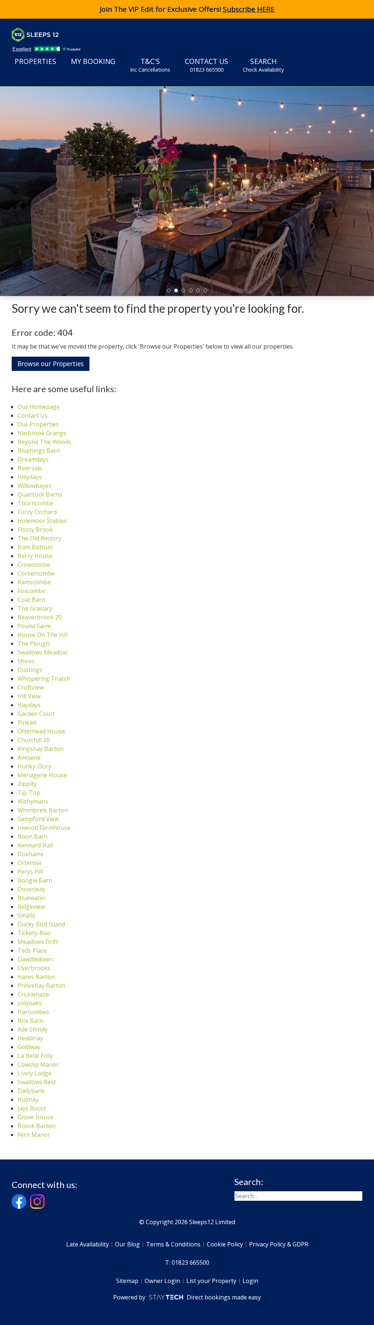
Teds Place (32, 950)
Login (250, 1281)
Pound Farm (34, 626)
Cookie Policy (225, 1244)
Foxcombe (31, 591)
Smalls (26, 915)
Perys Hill (30, 871)
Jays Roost (32, 1108)
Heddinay (30, 1038)
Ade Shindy (32, 1029)
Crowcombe (34, 565)
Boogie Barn (35, 880)
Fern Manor (34, 1135)
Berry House (35, 556)
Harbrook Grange (42, 433)
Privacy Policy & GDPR (278, 1244)
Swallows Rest (37, 1082)
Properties (35, 61)
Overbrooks (34, 968)
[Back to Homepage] (66, 34)
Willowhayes (34, 486)
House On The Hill (43, 635)
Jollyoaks (30, 1003)
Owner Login (162, 1281)
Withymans (33, 801)
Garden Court (36, 714)
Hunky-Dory (34, 766)
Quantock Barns (40, 494)
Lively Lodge (34, 1073)
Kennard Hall (35, 845)
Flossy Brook (35, 529)
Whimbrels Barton (43, 810)
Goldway (29, 1047)
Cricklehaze (33, 994)
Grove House (35, 1117)
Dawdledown (35, 959)
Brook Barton (37, 1126)
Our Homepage (39, 407)
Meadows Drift (38, 942)
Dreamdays (33, 459)
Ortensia (29, 863)
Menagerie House (42, 775)
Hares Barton (36, 977)
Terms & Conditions (173, 1244)
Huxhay (28, 1100)
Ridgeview (31, 907)
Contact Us (206, 64)
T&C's (150, 64)
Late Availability (87, 1244)
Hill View (29, 696)
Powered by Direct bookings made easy (186, 1297)
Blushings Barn (39, 451)
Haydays (29, 705)
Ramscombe (34, 582)
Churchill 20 (34, 740)
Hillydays (30, 477)
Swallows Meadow (42, 652)
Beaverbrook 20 (40, 617)
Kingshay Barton (41, 749)
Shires (26, 661)
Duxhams (30, 854)
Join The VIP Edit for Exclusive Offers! (187, 9)
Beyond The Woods (44, 442)
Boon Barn (32, 836)
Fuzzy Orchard (37, 512)
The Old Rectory (39, 538)
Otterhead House (41, 731)
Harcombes (33, 1012)
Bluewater (32, 898)
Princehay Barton (41, 986)
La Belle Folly (35, 1056)
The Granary (35, 608)
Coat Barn (31, 600)
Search (263, 64)
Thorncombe (35, 503)
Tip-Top (29, 793)
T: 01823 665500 (187, 1262)
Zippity (27, 784)
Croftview (31, 687)
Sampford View (38, 819)
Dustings (30, 670)
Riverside (30, 468)
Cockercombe (36, 573)
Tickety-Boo (34, 933)
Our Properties (38, 424)
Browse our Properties (51, 363)
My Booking (93, 61)
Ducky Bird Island (41, 924)
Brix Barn (30, 1021)
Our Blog (127, 1244)
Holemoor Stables (42, 521)
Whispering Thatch (44, 679)
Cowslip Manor (38, 1064)
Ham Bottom (35, 547)
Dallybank (31, 1091)
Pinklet (27, 722)
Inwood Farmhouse (44, 828)
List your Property (211, 1281)
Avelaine (29, 757)
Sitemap (127, 1281)
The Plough (34, 643)
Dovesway (31, 889)
